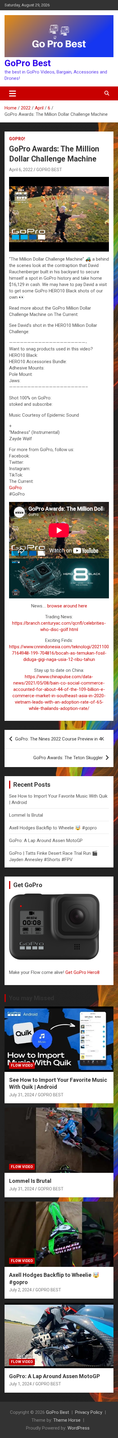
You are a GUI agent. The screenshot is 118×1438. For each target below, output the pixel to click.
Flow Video (22, 1065)
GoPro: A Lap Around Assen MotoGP (46, 840)
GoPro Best (28, 63)
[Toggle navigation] (13, 93)
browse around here (67, 606)
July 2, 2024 (20, 1289)
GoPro (15, 487)
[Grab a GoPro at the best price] (59, 561)
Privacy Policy (88, 1412)
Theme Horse (66, 1420)
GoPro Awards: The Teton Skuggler (68, 757)
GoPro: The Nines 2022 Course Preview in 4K (59, 739)
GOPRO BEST (49, 169)
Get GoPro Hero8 (83, 972)
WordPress (78, 1428)
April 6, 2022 (21, 169)
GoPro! (17, 138)
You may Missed (31, 998)
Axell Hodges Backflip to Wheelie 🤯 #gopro (53, 828)
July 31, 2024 (21, 1094)
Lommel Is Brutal (26, 815)
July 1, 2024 (20, 1383)
